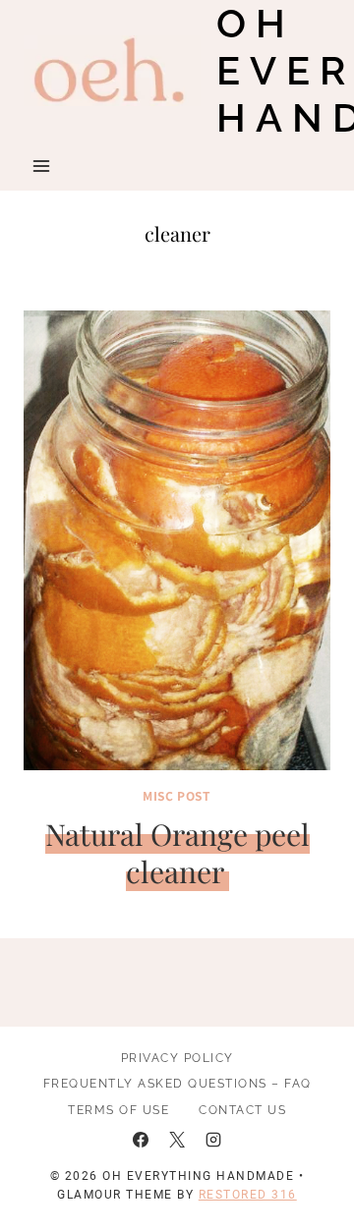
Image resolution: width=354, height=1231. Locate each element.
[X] (177, 1139)
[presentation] (177, 540)
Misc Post (176, 795)
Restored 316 (248, 1195)
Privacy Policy (177, 1058)
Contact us (242, 1110)
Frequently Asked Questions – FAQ (177, 1084)
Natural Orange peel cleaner (177, 852)
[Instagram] (213, 1139)
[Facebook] (140, 1139)
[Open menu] (42, 165)
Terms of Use (118, 1110)
